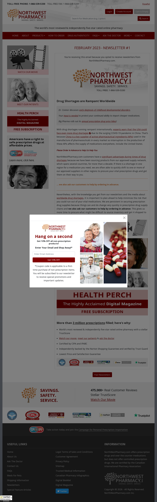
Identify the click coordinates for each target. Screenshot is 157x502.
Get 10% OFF (54, 259)
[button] (6, 498)
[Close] (124, 218)
